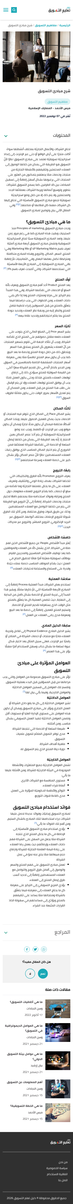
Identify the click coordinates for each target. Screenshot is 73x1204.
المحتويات (61, 135)
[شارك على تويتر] (35, 949)
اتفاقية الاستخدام (57, 1174)
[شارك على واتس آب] (44, 949)
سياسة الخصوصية (57, 1168)
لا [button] (30, 973)
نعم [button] (42, 973)
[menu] (5, 10)
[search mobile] (14, 10)
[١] (19, 204)
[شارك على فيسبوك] (27, 949)
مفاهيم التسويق (57, 101)
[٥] (59, 526)
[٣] (5, 268)
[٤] (57, 397)
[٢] (17, 204)
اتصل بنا (63, 1180)
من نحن (63, 1162)
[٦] (24, 691)
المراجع (62, 932)
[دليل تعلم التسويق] (59, 10)
